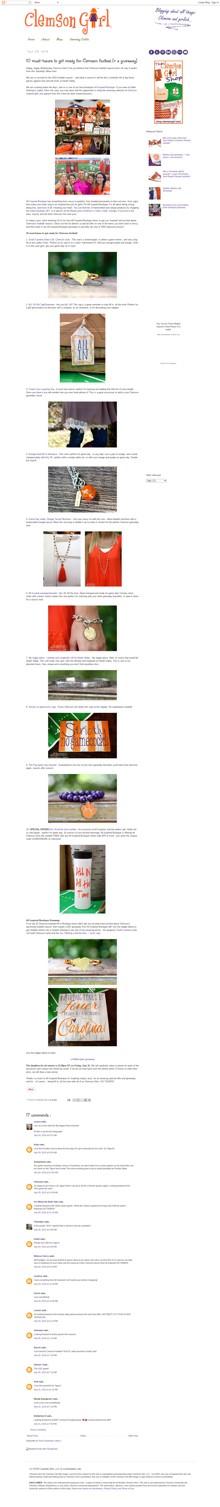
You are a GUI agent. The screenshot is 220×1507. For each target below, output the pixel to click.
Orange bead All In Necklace (43, 454)
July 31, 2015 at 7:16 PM (45, 1407)
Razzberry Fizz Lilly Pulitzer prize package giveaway (176, 206)
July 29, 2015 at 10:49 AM (46, 1172)
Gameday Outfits (79, 39)
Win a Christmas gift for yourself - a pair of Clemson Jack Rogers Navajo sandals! (176, 174)
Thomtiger (39, 1222)
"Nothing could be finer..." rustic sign (82, 933)
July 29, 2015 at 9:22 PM (45, 1267)
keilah (37, 1239)
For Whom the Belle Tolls (46, 1202)
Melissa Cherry (41, 1256)
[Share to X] (82, 1100)
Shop (59, 39)
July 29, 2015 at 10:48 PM (46, 1301)
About (45, 39)
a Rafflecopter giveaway (83, 1059)
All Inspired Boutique (104, 87)
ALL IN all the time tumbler (63, 829)
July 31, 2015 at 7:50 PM (45, 1424)
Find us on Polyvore (168, 363)
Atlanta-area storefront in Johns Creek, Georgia (93, 211)
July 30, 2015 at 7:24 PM (45, 1355)
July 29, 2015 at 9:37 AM (45, 1135)
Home (31, 39)
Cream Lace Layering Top (41, 389)
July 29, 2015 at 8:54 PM (45, 1247)
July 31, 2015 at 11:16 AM (46, 1389)
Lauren (37, 1122)
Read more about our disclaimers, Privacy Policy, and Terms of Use (103, 1488)
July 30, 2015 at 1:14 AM (45, 1338)
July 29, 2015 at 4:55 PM (45, 1230)
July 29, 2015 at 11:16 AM (46, 1212)
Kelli (36, 1382)
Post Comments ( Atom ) (50, 1441)
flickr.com (176, 334)
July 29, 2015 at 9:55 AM (45, 1152)
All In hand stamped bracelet (43, 593)
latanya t (38, 1364)
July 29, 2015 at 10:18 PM (46, 1284)
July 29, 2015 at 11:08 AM (46, 1192)
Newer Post (32, 1436)
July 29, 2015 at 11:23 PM (46, 1321)
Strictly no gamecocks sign (42, 707)
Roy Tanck (161, 324)
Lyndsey (38, 1276)
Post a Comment (38, 1430)
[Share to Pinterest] (89, 1100)
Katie (37, 1144)
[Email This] (74, 1100)
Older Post (133, 1436)
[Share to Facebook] (85, 1100)
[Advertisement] (172, 245)
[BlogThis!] (78, 1100)
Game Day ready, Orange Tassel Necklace (50, 519)
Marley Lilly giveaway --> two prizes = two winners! (176, 156)
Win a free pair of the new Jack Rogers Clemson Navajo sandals (177, 140)
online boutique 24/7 (40, 211)
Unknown (38, 1182)
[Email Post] (68, 1100)
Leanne (38, 1310)
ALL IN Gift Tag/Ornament (41, 304)
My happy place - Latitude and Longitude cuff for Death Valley (59, 657)
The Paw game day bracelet (43, 765)
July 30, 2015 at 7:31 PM (45, 1372)
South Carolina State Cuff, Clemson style (49, 239)
